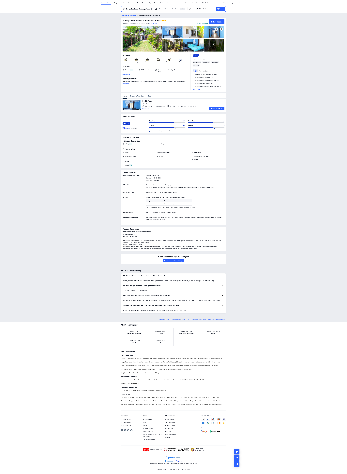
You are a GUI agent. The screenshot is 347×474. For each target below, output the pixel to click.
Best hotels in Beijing (187, 397)
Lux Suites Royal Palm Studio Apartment (145, 369)
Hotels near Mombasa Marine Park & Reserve (133, 380)
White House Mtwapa (214, 362)
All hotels (168, 431)
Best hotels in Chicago (172, 401)
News (144, 422)
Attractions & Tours (140, 3)
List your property (170, 428)
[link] (227, 3)
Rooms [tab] (125, 96)
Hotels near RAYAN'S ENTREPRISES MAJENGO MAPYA (188, 380)
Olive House (161, 358)
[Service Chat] (236, 464)
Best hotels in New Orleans (215, 401)
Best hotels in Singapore (128, 401)
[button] (212, 3)
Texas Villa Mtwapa (177, 365)
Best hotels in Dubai (158, 401)
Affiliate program (170, 425)
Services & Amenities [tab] (137, 96)
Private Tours (184, 3)
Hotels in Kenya (175, 319)
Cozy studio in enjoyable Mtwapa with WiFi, (210, 358)
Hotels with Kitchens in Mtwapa (157, 390)
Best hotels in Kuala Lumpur (144, 401)
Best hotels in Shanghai (127, 397)
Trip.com (161, 319)
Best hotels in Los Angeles (200, 404)
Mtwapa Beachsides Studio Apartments (142, 20)
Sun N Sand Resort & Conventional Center (159, 365)
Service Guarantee (126, 422)
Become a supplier (170, 434)
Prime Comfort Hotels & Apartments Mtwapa (170, 369)
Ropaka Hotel (188, 369)
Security (167, 437)
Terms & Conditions (148, 428)
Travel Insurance (173, 3)
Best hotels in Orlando (155, 404)
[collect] (236, 451)
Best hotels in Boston (142, 404)
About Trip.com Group (149, 439)
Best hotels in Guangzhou (201, 397)
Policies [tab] (149, 96)
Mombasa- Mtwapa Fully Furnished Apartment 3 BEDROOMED (201, 365)
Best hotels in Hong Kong (143, 397)
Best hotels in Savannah (169, 404)
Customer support (126, 419)
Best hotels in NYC (215, 397)
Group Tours (195, 3)
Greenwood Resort (189, 362)
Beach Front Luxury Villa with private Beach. (133, 365)
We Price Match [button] (203, 23)
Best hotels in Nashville (127, 404)
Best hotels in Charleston (185, 404)
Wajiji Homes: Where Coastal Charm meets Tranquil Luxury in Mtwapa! (140, 373)
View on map (196, 89)
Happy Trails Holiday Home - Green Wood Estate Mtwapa (137, 362)
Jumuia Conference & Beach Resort (147, 358)
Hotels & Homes (106, 3)
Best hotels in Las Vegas (158, 397)
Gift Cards (205, 3)
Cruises (162, 3)
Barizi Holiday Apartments (173, 358)
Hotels (167, 319)
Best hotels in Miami (200, 401)
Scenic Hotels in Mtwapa (140, 390)
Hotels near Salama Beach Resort (130, 383)
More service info (126, 425)
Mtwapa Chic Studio (126, 369)
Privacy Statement (148, 431)
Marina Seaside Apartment (189, 358)
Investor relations (170, 419)
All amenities (126, 74)
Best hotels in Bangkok (173, 397)
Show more (126, 83)
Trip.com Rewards (170, 422)
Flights (116, 3)
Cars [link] (129, 3)
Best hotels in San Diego (186, 401)
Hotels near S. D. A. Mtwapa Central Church (160, 380)
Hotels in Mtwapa (196, 319)
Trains (123, 3)
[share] (236, 458)
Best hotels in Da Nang (215, 404)
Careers (145, 425)
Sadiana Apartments (201, 362)
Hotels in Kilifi (185, 319)
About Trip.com (147, 419)
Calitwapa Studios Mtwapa (128, 358)
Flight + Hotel (152, 3)
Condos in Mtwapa (126, 390)
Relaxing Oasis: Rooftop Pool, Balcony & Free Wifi (168, 362)
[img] (142, 39)
